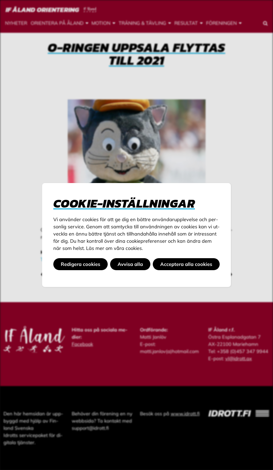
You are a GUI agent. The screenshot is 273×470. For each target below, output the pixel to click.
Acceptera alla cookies (186, 264)
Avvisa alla (130, 264)
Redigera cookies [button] (80, 264)
